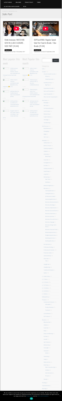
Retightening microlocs (50, 235)
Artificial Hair (47, 142)
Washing (47, 182)
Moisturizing (46, 114)
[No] (60, 396)
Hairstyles (44, 140)
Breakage (46, 102)
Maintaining (46, 177)
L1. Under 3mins (46, 276)
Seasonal (46, 350)
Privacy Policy (29, 2)
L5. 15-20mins (45, 288)
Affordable (47, 304)
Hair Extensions (49, 373)
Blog (24, 6)
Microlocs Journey (49, 216)
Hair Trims (47, 179)
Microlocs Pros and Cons (51, 219)
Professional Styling (48, 247)
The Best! (47, 310)
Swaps (45, 359)
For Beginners (47, 162)
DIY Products (47, 316)
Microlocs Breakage (50, 205)
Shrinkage (46, 119)
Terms (39, 2)
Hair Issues (44, 100)
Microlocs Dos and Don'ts (51, 210)
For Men (46, 165)
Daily (45, 330)
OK (31, 398)
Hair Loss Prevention (49, 91)
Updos (45, 273)
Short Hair (46, 258)
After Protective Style (50, 367)
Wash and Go (47, 362)
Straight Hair (46, 264)
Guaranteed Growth (48, 88)
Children (46, 151)
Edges (45, 134)
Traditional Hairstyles (49, 270)
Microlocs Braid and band (51, 202)
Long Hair (46, 174)
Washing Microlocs (49, 241)
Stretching (46, 356)
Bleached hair (47, 322)
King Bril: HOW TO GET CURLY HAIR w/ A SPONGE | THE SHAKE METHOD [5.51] (11, 114)
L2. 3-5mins (44, 279)
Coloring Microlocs (49, 190)
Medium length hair (48, 185)
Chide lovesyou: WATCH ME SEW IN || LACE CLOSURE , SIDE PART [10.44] (15, 43)
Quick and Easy (47, 255)
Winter (47, 353)
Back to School (47, 145)
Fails (43, 68)
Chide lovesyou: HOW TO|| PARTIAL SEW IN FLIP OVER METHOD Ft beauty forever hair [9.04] (11, 72)
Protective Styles (48, 253)
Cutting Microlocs (49, 193)
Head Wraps (47, 171)
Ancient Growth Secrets (49, 74)
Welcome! (18, 2)
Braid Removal (47, 128)
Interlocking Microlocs (50, 199)
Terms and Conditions (42, 396)
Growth (44, 71)
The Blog (44, 382)
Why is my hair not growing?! (50, 97)
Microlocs (46, 188)
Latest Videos (8, 2)
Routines (44, 320)
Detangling (46, 131)
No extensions (47, 244)
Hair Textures (47, 342)
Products (44, 300)
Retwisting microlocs (50, 238)
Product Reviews (49, 307)
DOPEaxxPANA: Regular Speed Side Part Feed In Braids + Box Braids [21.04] (45, 43)
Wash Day (46, 365)
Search (44, 58)
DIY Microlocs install (50, 196)
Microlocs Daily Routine (51, 207)
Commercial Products (49, 302)
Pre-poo (47, 376)
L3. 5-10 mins (45, 282)
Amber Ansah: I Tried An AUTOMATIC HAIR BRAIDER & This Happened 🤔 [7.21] (11, 83)
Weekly (45, 379)
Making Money (45, 297)
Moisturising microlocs (50, 232)
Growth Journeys (48, 82)
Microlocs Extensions (50, 213)
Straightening (47, 267)
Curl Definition (47, 313)
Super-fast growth (48, 94)
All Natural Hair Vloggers (11, 6)
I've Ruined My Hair (48, 108)
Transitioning (47, 122)
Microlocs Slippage (49, 222)
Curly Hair (46, 160)
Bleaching (47, 156)
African (47, 76)
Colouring (46, 154)
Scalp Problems (47, 117)
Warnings (44, 388)
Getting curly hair (48, 168)
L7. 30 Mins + (45, 294)
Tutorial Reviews (46, 385)
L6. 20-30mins (45, 291)
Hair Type (46, 105)
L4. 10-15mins (45, 285)
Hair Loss (46, 137)
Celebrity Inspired (48, 148)
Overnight (46, 348)
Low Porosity (47, 111)
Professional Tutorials (49, 250)
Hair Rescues (45, 126)
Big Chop (47, 85)
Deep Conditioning (48, 333)
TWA (46, 261)
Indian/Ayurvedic (49, 79)
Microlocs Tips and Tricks (51, 229)
